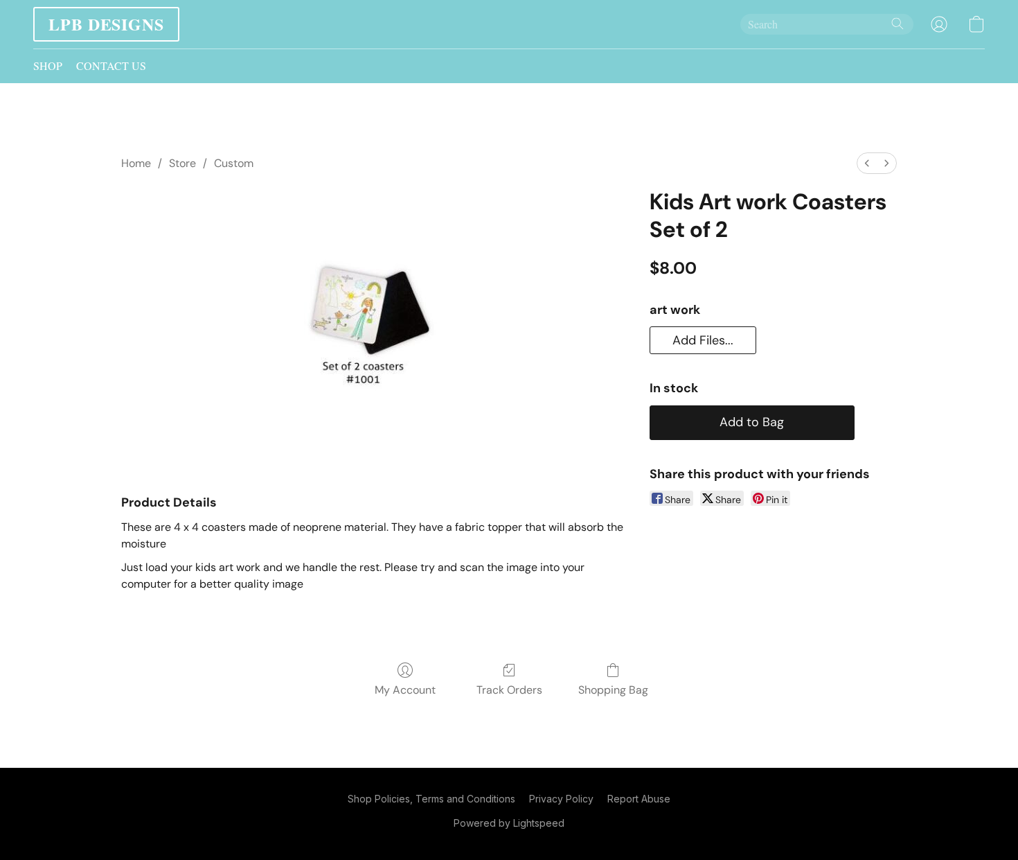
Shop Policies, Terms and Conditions (431, 799)
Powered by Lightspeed (509, 823)
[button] (106, 24)
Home (136, 163)
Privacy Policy (561, 799)
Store (182, 163)
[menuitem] (867, 163)
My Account (405, 690)
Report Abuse (638, 799)
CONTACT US (111, 65)
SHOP (47, 65)
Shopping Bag (613, 690)
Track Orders (509, 690)
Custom (233, 163)
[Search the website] (897, 23)
